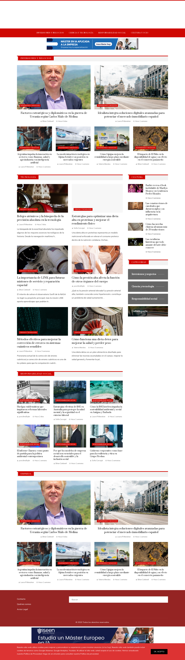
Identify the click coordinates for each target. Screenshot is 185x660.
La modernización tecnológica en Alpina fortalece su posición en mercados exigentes (73, 157)
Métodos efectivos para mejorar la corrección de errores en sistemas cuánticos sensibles (39, 343)
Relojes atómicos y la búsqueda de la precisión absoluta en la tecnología (40, 218)
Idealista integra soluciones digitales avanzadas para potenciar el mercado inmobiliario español (131, 115)
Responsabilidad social (29, 400)
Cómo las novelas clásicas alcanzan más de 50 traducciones (156, 227)
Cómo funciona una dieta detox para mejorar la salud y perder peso (95, 341)
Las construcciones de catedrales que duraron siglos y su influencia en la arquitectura (157, 209)
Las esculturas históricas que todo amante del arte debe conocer (156, 243)
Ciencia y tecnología (28, 209)
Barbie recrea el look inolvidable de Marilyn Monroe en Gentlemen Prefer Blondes (157, 189)
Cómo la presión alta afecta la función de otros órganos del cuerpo (96, 279)
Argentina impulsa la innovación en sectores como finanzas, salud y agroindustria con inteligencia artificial (34, 158)
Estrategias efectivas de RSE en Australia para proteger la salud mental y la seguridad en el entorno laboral (69, 411)
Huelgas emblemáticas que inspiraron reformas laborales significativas (32, 409)
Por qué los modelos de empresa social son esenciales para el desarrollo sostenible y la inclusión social (69, 455)
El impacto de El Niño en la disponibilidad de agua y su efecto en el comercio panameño (150, 157)
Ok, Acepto (159, 651)
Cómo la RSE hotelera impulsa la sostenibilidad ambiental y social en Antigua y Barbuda (106, 409)
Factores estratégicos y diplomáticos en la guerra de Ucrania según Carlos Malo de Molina (54, 115)
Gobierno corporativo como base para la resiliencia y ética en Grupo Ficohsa (106, 453)
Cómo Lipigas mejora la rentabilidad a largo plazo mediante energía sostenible (112, 157)
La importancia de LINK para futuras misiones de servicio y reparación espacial (41, 281)
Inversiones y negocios (30, 105)
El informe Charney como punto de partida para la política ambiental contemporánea (33, 453)
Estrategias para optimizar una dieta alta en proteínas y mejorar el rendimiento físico (95, 219)
